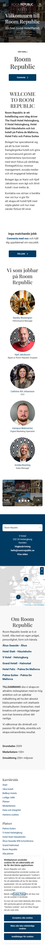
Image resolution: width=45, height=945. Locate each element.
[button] (40, 4)
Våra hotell (7, 789)
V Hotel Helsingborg (12, 832)
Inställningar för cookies (23, 936)
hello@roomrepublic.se (22, 550)
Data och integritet (11, 810)
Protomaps (28, 605)
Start (4, 785)
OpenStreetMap (39, 605)
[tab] (16, 501)
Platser (6, 801)
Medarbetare (9, 805)
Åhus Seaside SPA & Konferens (17, 841)
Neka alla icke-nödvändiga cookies (22, 927)
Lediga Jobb (8, 797)
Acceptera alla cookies (22, 918)
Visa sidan (22, 554)
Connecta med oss (18, 238)
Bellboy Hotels (9, 793)
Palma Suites (9, 828)
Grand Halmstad (10, 845)
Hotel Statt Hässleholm (14, 837)
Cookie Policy (19, 894)
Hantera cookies (10, 814)
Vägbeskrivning (22, 546)
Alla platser (8, 853)
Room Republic (9, 849)
